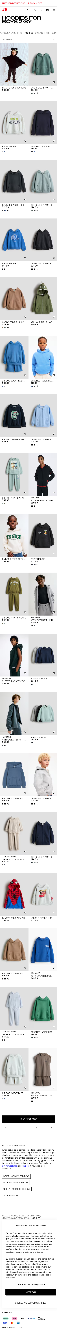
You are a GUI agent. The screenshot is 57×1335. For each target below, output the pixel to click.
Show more (8, 1195)
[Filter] (53, 39)
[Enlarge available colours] (3, 151)
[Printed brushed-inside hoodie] (14, 415)
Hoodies (35, 1218)
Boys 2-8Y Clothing (29, 1216)
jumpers (25, 1166)
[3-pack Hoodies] (42, 655)
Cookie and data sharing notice (31, 1284)
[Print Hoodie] (14, 122)
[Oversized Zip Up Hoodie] (42, 64)
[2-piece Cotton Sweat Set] (14, 833)
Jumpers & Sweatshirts (15, 1218)
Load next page (28, 1119)
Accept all (30, 1292)
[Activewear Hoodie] (42, 949)
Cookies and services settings (30, 1303)
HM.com (6, 1216)
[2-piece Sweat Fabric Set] (14, 357)
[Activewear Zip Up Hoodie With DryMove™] (42, 474)
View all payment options (12, 1327)
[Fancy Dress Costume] (14, 64)
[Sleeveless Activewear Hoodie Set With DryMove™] (14, 655)
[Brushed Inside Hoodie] (42, 122)
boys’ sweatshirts (10, 1166)
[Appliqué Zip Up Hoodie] (42, 298)
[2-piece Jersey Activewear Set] (42, 1069)
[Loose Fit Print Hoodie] (42, 894)
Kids (14, 1216)
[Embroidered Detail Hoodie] (14, 535)
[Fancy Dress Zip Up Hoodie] (14, 894)
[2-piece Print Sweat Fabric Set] (14, 474)
